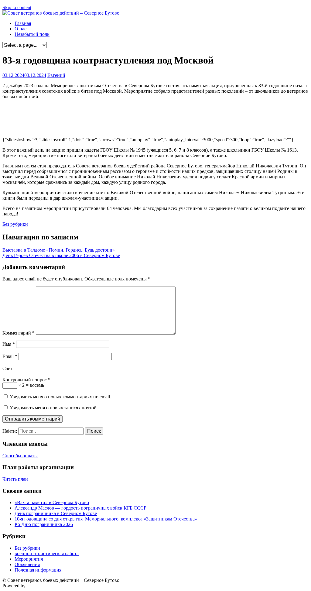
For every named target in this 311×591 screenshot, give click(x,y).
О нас (20, 28)
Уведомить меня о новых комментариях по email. (60, 396)
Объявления (27, 564)
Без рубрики (15, 224)
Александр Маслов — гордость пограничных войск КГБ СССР (80, 507)
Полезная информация (38, 569)
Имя (8, 344)
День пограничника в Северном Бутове (56, 513)
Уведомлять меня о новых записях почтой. (54, 407)
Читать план (15, 479)
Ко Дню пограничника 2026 (44, 524)
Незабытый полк (32, 34)
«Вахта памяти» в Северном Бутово (52, 502)
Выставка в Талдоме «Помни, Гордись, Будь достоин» (58, 250)
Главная (23, 23)
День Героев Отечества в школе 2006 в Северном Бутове (61, 255)
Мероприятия (29, 559)
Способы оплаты (20, 455)
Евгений (56, 75)
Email (9, 356)
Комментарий (18, 332)
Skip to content (16, 7)
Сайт (7, 368)
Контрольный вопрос (26, 379)
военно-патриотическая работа (47, 553)
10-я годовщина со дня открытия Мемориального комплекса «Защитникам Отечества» (106, 518)
